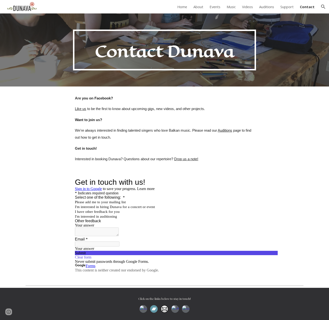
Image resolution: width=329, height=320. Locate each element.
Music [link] (231, 6)
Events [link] (215, 6)
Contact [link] (307, 6)
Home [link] (182, 6)
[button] (323, 6)
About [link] (198, 6)
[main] (164, 50)
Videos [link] (247, 6)
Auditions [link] (266, 6)
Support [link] (287, 6)
